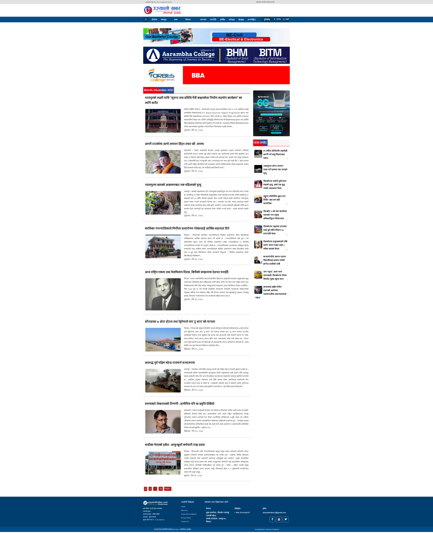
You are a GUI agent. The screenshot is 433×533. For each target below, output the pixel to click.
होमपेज (154, 19)
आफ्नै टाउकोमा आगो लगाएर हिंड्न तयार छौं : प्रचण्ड (174, 144)
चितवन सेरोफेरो (188, 21)
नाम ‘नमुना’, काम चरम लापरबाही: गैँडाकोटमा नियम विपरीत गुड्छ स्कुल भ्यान (275, 275)
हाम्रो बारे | (258, 2)
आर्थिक (222, 19)
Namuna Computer (272, 529)
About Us (184, 510)
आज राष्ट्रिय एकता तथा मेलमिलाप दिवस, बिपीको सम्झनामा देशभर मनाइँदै (186, 272)
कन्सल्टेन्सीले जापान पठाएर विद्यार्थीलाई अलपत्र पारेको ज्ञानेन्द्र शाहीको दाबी (274, 260)
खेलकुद (241, 19)
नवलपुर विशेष (163, 21)
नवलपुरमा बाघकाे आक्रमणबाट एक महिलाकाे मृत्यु (173, 185)
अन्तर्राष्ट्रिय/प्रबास (252, 21)
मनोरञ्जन (232, 19)
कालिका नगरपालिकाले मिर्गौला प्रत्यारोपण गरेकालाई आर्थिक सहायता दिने (187, 228)
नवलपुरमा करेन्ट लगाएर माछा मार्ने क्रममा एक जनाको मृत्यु (275, 169)
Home (183, 507)
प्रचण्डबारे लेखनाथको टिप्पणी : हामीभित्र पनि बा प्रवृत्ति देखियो (179, 403)
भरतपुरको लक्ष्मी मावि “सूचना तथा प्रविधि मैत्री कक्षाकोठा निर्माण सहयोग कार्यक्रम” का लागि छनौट (193, 100)
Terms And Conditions (189, 514)
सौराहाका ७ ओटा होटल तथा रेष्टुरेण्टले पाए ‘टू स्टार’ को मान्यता (180, 321)
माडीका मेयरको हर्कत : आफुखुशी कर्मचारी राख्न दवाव (175, 445)
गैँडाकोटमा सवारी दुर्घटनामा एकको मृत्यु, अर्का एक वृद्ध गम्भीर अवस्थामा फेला (274, 184)
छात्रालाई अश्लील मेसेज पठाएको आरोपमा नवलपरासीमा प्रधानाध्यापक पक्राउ (270, 292)
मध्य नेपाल (176, 21)
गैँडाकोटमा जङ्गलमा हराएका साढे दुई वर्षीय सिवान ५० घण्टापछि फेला (275, 230)
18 (161, 489)
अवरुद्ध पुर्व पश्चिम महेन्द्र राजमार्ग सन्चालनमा (170, 362)
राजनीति (213, 19)
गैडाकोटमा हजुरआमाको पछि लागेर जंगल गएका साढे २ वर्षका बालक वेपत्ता (275, 245)
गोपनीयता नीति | (266, 2)
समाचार (203, 19)
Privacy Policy (186, 518)
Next (167, 489)
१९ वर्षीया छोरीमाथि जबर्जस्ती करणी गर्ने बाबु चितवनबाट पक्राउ (275, 154)
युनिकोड (267, 19)
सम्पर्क (272, 2)
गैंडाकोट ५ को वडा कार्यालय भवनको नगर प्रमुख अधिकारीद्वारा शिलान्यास (275, 214)
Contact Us (185, 521)
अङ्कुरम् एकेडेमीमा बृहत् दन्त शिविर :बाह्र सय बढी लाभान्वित (274, 199)
